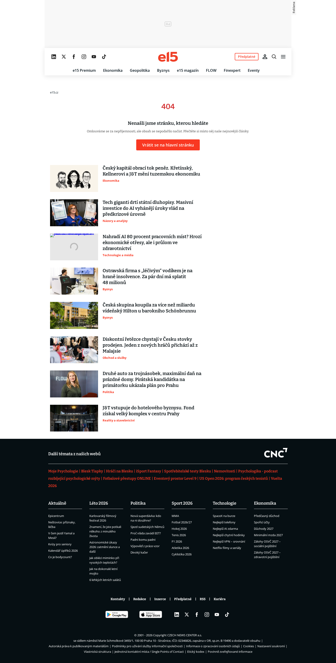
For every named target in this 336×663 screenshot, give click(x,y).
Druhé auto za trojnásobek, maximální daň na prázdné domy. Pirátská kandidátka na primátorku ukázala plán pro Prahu (152, 379)
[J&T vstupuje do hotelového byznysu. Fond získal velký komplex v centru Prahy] (74, 418)
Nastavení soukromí (271, 646)
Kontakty (118, 599)
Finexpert (232, 70)
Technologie (224, 503)
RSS (202, 599)
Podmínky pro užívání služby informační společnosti (147, 646)
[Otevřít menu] (283, 56)
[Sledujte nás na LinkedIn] (53, 56)
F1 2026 (177, 541)
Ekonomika (113, 70)
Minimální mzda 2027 (268, 535)
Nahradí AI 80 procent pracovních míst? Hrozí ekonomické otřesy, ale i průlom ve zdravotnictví (152, 242)
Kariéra (220, 599)
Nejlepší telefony (224, 522)
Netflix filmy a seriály (227, 548)
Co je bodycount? (60, 557)
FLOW (211, 70)
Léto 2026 (98, 503)
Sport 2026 (182, 503)
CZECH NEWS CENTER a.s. (184, 635)
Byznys (163, 70)
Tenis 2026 (179, 535)
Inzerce (160, 599)
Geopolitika (140, 70)
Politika (138, 503)
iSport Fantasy (148, 471)
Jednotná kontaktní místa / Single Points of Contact (149, 652)
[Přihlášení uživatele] (264, 56)
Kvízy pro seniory (60, 544)
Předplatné (183, 599)
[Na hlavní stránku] (168, 57)
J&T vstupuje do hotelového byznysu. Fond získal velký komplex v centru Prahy (148, 410)
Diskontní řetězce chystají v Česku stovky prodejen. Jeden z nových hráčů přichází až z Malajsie (150, 345)
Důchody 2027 (263, 529)
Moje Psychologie (63, 471)
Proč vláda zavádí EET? (146, 533)
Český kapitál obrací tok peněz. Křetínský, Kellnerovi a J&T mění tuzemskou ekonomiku (151, 171)
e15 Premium (84, 70)
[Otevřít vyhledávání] (274, 56)
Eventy (254, 70)
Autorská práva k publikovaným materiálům (79, 646)
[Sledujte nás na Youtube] (94, 56)
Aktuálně (57, 503)
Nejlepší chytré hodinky (229, 535)
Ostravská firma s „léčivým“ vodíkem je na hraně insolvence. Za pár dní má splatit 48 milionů (147, 276)
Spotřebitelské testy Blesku (187, 471)
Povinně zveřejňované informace (230, 652)
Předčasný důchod (266, 516)
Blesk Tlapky (92, 471)
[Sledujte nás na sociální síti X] (63, 56)
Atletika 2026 (180, 548)
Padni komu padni (143, 540)
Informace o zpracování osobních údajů (213, 646)
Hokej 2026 (179, 529)
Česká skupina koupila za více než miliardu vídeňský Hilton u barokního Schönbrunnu (149, 308)
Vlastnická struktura (97, 652)
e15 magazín (188, 70)
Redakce (139, 599)
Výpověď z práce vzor (145, 546)
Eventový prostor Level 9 (175, 478)
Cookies (248, 646)
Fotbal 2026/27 (182, 522)
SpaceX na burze (224, 516)
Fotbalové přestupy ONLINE (127, 478)
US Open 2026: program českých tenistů (233, 478)
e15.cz (54, 92)
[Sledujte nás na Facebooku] (73, 56)
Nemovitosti (224, 471)
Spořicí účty (262, 522)
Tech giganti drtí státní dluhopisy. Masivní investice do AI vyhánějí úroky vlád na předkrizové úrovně (148, 208)
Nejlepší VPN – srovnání (229, 541)
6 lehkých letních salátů (105, 580)
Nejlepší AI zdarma (225, 529)
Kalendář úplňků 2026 (63, 551)
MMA (175, 516)
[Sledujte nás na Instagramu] (84, 56)
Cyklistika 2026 (182, 554)
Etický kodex (195, 652)
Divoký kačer (139, 552)
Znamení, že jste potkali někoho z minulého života (105, 531)
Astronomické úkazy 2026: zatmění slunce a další (104, 547)
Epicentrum (56, 516)
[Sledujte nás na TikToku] (104, 56)
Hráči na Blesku (119, 471)
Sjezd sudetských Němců (147, 527)
